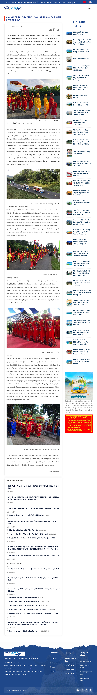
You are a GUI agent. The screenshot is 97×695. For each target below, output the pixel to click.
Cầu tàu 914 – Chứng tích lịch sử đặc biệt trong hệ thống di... (80, 253)
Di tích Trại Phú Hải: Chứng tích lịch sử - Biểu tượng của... (80, 87)
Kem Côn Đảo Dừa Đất (81, 59)
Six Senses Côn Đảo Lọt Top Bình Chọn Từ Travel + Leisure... (82, 283)
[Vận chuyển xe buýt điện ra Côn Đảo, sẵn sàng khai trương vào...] (69, 273)
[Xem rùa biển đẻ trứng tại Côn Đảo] (69, 153)
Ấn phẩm (76, 3)
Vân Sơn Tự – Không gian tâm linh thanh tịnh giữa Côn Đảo (80, 132)
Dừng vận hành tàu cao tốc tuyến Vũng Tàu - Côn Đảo (81, 173)
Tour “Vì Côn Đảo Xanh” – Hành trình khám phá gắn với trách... (81, 212)
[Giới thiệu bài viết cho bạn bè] (50, 30)
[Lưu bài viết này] (58, 30)
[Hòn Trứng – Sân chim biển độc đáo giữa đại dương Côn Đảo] (69, 332)
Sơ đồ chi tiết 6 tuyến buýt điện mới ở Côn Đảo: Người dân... (81, 78)
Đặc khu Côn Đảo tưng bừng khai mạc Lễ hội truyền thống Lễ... (81, 232)
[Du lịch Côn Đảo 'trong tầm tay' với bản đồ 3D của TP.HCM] (69, 313)
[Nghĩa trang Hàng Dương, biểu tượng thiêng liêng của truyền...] (69, 243)
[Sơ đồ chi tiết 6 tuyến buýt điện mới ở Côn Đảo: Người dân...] (69, 78)
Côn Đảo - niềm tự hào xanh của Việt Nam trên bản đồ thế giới (81, 222)
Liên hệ (52, 671)
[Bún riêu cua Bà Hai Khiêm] (69, 96)
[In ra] (54, 30)
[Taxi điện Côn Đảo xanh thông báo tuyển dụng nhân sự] (69, 323)
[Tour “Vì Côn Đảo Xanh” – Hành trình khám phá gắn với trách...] (69, 212)
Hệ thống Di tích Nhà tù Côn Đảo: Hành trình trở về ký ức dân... (82, 42)
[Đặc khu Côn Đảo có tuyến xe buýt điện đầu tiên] (69, 203)
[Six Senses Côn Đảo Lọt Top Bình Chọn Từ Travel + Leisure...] (69, 283)
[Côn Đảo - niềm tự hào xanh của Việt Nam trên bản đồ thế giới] (69, 222)
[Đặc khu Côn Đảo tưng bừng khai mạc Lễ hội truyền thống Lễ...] (69, 232)
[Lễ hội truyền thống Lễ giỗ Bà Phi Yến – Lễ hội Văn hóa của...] (69, 183)
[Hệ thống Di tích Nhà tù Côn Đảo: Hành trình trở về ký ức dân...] (69, 42)
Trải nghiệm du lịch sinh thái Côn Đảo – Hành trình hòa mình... (82, 113)
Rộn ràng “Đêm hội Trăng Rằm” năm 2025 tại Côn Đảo (81, 122)
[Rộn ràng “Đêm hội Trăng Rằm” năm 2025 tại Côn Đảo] (69, 122)
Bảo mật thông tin (86, 661)
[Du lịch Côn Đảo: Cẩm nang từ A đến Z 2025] (69, 51)
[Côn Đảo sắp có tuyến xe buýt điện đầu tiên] (69, 104)
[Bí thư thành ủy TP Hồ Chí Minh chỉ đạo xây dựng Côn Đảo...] (69, 352)
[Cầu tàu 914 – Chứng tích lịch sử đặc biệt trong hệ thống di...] (69, 254)
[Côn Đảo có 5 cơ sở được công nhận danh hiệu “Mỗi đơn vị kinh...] (69, 142)
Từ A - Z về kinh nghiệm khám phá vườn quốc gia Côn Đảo (81, 68)
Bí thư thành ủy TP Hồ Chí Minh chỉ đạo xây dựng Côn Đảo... (81, 352)
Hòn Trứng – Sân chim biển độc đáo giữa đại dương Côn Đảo (81, 332)
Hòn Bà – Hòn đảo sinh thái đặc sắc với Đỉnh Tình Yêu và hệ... (81, 263)
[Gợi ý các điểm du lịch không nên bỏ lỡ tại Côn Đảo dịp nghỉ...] (69, 342)
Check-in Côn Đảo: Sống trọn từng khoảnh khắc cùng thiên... (81, 193)
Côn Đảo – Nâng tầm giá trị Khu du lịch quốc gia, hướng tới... (82, 293)
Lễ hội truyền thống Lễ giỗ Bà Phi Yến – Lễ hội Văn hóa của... (81, 183)
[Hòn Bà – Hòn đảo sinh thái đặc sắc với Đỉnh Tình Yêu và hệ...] (69, 263)
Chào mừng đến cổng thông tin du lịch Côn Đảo (21, 2)
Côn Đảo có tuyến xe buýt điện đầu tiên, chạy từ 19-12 (82, 163)
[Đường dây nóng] (79, 423)
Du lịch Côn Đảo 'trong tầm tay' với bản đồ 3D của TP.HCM (81, 313)
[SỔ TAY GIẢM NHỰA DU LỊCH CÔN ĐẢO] (79, 386)
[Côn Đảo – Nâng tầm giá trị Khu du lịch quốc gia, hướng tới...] (69, 293)
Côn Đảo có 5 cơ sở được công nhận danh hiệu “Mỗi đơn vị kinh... (81, 142)
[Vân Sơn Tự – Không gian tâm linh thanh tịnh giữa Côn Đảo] (69, 132)
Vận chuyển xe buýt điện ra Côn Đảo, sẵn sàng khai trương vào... (82, 273)
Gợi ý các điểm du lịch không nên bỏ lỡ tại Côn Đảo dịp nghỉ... (81, 342)
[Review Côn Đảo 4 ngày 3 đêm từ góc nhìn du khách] (69, 362)
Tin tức (52, 667)
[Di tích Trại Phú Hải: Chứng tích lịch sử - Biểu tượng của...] (69, 88)
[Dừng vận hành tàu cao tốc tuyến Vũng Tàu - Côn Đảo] (69, 173)
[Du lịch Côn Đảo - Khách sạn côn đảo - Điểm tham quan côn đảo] (14, 8)
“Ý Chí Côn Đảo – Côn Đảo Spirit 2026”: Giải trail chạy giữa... (81, 303)
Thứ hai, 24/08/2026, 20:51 (48, 2)
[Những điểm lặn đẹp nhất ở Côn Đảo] (69, 33)
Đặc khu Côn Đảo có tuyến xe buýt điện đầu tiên (81, 203)
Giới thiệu (53, 659)
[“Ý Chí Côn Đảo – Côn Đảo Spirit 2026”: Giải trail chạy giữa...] (69, 303)
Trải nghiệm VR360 (65, 3)
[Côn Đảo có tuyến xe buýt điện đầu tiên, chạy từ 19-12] (69, 164)
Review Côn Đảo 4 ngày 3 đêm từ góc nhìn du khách (81, 362)
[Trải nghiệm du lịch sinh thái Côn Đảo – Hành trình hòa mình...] (69, 113)
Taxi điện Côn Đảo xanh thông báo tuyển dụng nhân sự (81, 322)
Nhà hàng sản (70, 665)
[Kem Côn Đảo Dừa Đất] (69, 59)
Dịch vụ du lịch (55, 663)
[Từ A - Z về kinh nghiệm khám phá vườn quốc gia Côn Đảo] (69, 68)
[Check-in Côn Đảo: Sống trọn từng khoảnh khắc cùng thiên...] (69, 193)
